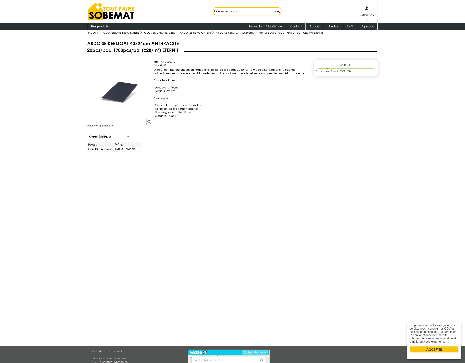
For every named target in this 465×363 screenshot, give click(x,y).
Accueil (315, 26)
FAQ (350, 26)
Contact (296, 26)
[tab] (109, 136)
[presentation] (109, 136)
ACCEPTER (434, 349)
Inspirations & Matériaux (265, 26)
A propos (367, 26)
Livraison (333, 26)
